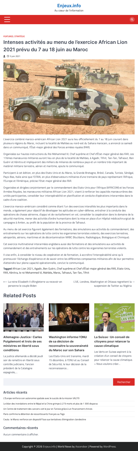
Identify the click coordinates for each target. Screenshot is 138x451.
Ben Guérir (49, 268)
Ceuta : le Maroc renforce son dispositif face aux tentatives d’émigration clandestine (44, 419)
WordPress (109, 446)
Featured (8, 36)
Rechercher (123, 382)
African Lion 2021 (22, 268)
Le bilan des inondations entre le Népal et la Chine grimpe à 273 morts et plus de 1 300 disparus (50, 403)
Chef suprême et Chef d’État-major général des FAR (86, 268)
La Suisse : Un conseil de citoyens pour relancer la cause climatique (112, 341)
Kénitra (13, 273)
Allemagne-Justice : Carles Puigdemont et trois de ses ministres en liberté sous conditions (22, 343)
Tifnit (86, 273)
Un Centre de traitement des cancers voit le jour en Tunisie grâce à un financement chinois (47, 409)
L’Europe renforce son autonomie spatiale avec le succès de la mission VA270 (41, 398)
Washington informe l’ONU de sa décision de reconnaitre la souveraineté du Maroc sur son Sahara (68, 343)
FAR (5, 273)
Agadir (38, 268)
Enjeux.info (69, 5)
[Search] (132, 19)
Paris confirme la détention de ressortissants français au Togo (34, 414)
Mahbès (47, 273)
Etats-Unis (123, 268)
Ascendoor (81, 446)
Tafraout (66, 273)
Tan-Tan (77, 273)
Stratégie (19, 36)
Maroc (56, 273)
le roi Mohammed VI (30, 273)
